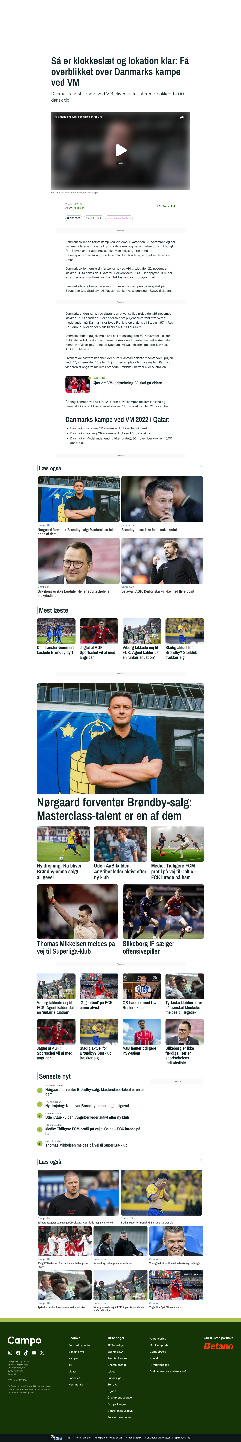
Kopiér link (169, 206)
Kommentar (76, 1384)
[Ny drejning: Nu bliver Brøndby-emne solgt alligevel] (63, 844)
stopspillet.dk (133, 1437)
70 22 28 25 (115, 1437)
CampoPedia (158, 1351)
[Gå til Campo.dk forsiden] (24, 1345)
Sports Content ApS (18, 1364)
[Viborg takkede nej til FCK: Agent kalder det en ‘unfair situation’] (142, 631)
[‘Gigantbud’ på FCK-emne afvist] (99, 986)
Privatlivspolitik (159, 1364)
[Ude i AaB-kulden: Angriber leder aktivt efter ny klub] (120, 844)
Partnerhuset (27, 1389)
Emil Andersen (76, 207)
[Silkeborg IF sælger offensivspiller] (163, 911)
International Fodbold (119, 218)
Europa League (116, 1404)
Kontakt (155, 1358)
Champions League (119, 1397)
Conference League (120, 1410)
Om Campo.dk (159, 1345)
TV (70, 1364)
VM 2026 (75, 218)
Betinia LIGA (115, 1351)
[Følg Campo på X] (42, 1353)
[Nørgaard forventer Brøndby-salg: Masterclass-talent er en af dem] (120, 738)
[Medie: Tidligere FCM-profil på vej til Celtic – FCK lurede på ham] (177, 844)
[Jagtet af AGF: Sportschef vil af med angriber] (99, 631)
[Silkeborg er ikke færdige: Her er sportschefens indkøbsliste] (184, 1032)
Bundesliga (114, 1378)
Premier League (117, 1358)
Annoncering (158, 1338)
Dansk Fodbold (94, 218)
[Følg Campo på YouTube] (34, 1353)
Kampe (73, 1358)
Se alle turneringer (119, 1417)
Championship (116, 1364)
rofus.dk (165, 1437)
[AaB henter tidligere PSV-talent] (142, 1032)
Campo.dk (13, 1361)
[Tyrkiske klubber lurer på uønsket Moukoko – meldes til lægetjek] (184, 986)
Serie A (112, 1384)
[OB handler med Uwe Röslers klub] (142, 986)
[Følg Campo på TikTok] (26, 1353)
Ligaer (72, 1371)
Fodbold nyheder (79, 1345)
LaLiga (111, 1371)
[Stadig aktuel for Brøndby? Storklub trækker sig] (184, 631)
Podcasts (74, 1378)
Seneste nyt (76, 1351)
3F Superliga (115, 1345)
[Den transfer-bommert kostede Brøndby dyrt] (56, 631)
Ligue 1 (111, 1391)
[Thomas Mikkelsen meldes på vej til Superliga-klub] (77, 911)
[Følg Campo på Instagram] (10, 1353)
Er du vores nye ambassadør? (168, 1371)
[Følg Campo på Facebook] (18, 1353)
